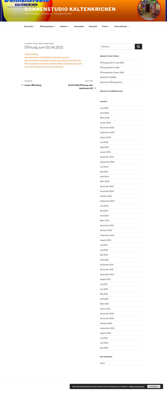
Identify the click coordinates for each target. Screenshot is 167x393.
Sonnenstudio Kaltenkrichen (70, 9)
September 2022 (107, 235)
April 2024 (104, 176)
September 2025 (107, 132)
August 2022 (105, 240)
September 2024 (107, 162)
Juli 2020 (104, 338)
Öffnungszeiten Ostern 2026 (112, 72)
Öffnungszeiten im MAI (109, 67)
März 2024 (104, 181)
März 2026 (104, 118)
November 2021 (107, 269)
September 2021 (107, 274)
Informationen (120, 26)
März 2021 (104, 304)
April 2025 (104, 147)
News (102, 363)
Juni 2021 (104, 289)
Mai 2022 (104, 255)
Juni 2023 (104, 206)
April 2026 (104, 113)
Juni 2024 (104, 167)
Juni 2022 (104, 250)
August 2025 (105, 137)
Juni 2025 (104, 142)
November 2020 (107, 318)
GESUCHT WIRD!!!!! (108, 77)
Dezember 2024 (107, 157)
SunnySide (48, 43)
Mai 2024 (104, 172)
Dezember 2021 (107, 264)
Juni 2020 (104, 343)
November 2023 (107, 191)
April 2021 (104, 299)
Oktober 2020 (106, 323)
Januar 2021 (105, 309)
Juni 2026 (104, 108)
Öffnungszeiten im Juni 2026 (112, 63)
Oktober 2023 (106, 196)
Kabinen (63, 26)
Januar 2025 (105, 152)
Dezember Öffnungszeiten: (111, 82)
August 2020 (105, 333)
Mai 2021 (104, 294)
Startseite (28, 26)
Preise (105, 26)
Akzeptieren (153, 386)
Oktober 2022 (106, 230)
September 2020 (107, 328)
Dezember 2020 (107, 313)
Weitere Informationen (136, 387)
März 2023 (104, 220)
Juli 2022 (104, 245)
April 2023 (104, 215)
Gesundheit (79, 26)
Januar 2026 (105, 123)
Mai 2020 (104, 348)
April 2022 (104, 260)
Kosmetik (93, 26)
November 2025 (107, 127)
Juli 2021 (103, 284)
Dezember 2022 (107, 225)
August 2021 (105, 279)
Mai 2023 (104, 211)
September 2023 (107, 201)
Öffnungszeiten (46, 26)
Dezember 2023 (107, 186)
